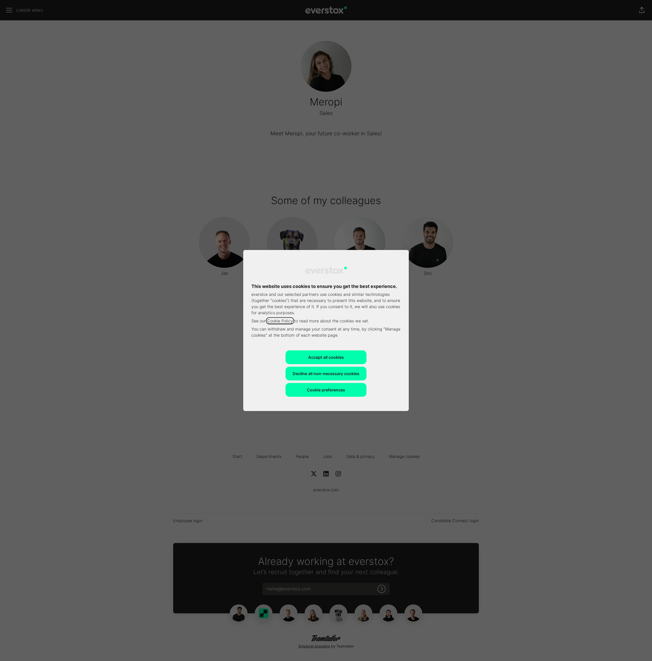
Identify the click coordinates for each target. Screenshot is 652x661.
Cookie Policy (280, 320)
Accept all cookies (326, 357)
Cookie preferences (326, 389)
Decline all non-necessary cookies (326, 373)
